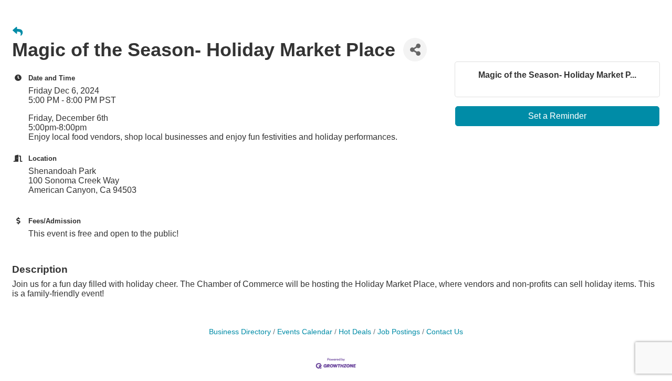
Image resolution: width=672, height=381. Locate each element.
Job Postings (398, 332)
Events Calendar (304, 332)
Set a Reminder (557, 115)
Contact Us (444, 332)
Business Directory (240, 332)
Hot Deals (355, 332)
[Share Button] (415, 49)
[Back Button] (18, 32)
